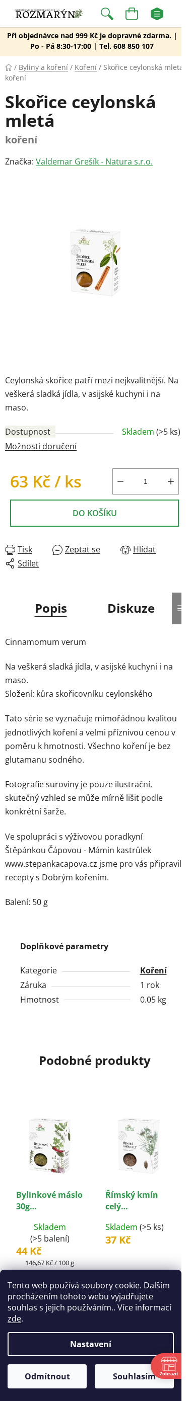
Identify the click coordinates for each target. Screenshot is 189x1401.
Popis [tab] (51, 608)
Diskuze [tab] (131, 608)
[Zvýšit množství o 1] (170, 481)
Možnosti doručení (41, 446)
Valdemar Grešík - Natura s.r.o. (94, 161)
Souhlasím (134, 1376)
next (178, 1142)
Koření (153, 970)
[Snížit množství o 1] (120, 481)
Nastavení (90, 1344)
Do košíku (95, 513)
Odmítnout (47, 1376)
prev (11, 1142)
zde (14, 1318)
